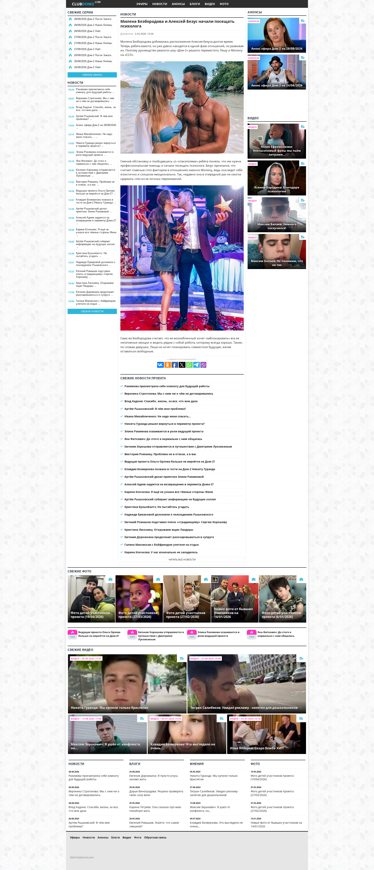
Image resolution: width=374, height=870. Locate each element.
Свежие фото (80, 571)
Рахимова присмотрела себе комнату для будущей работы (95, 91)
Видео (253, 118)
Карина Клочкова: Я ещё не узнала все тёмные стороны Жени (96, 232)
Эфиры (75, 837)
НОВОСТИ (159, 4)
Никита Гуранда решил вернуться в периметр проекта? (96, 144)
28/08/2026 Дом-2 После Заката (92, 19)
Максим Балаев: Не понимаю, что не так (277, 263)
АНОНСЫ (178, 4)
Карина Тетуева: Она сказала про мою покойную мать (155, 809)
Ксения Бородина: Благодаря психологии (276, 189)
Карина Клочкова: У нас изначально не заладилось (161, 552)
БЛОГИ (195, 4)
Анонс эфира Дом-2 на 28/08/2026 (96, 126)
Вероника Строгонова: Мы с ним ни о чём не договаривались (95, 100)
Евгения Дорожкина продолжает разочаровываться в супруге (95, 293)
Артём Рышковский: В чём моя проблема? (94, 118)
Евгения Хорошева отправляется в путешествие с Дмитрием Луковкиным (95, 172)
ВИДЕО (210, 4)
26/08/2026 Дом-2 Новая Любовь (93, 61)
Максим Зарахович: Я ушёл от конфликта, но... (210, 809)
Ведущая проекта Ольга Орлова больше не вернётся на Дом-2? (96, 192)
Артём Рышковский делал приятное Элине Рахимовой (94, 210)
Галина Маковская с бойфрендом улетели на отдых (96, 302)
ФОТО (224, 4)
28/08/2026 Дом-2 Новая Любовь (93, 25)
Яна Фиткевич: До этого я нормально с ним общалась (94, 162)
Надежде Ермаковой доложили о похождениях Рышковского (95, 264)
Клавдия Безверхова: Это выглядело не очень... (216, 824)
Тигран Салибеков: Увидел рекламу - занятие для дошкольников (214, 793)
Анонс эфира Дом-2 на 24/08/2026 (277, 85)
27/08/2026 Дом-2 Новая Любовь (93, 43)
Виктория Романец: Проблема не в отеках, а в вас (95, 183)
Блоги (134, 763)
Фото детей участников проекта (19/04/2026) (272, 777)
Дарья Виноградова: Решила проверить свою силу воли (156, 793)
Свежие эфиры (92, 75)
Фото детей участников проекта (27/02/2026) (272, 809)
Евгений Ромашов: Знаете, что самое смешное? (154, 824)
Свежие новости (92, 311)
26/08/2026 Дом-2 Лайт (87, 67)
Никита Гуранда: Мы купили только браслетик (213, 777)
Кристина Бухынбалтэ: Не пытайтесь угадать (91, 255)
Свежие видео (80, 649)
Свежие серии (80, 12)
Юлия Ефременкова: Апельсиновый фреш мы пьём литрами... (277, 150)
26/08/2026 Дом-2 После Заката (92, 55)
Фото (255, 763)
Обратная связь (155, 837)
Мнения (197, 763)
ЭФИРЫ (142, 4)
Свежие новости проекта (143, 378)
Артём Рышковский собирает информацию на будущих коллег (95, 244)
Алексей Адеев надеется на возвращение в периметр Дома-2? (96, 220)
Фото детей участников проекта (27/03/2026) (272, 793)
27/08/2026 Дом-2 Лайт (87, 49)
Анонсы (255, 12)
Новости (75, 82)
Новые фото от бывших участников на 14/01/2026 (276, 824)
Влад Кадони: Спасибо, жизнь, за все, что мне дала (96, 109)
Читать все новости (182, 559)
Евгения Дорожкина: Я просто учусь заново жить (153, 777)
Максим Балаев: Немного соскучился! (276, 226)
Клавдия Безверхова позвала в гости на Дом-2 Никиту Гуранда (96, 201)
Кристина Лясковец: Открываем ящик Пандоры (95, 284)
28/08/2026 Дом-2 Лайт (87, 31)
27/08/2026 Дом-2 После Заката (92, 37)
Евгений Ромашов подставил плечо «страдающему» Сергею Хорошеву (94, 274)
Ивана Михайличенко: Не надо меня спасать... (94, 135)
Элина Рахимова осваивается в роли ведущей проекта (95, 153)
